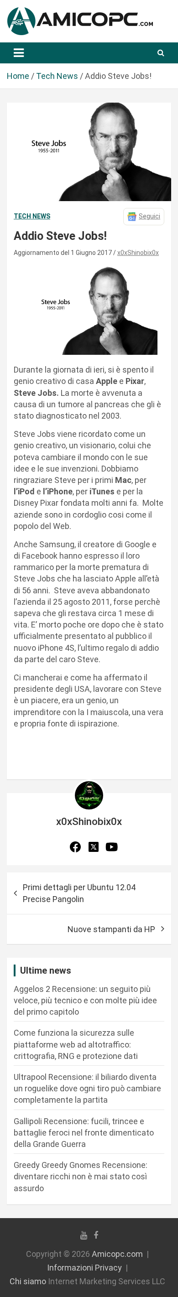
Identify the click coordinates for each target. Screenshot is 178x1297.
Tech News (32, 216)
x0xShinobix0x (138, 252)
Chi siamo (28, 1281)
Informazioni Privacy (84, 1267)
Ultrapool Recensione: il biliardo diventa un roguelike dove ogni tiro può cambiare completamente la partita (87, 1088)
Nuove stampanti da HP (111, 929)
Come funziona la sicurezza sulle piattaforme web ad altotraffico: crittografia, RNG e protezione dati (76, 1044)
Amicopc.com (117, 1254)
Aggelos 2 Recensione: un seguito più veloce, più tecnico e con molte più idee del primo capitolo (85, 1000)
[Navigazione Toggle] (19, 52)
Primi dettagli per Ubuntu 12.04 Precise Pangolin (79, 892)
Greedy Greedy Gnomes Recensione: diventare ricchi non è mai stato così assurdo (80, 1176)
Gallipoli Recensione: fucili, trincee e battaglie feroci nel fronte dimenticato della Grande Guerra (84, 1132)
